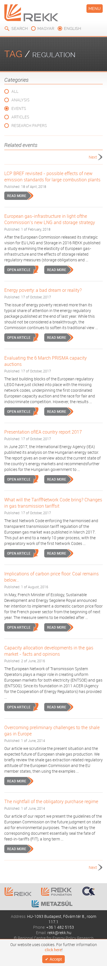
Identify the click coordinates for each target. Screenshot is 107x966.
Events (18, 108)
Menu (94, 8)
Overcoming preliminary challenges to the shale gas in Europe (52, 730)
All (15, 91)
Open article (19, 269)
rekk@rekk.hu (59, 932)
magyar (45, 28)
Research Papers (29, 125)
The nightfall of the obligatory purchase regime (51, 801)
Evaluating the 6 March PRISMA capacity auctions (45, 361)
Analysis (20, 99)
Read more (16, 195)
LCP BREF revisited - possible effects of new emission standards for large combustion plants (52, 176)
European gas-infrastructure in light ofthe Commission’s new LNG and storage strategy (49, 219)
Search (19, 28)
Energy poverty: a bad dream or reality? (43, 290)
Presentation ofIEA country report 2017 (43, 432)
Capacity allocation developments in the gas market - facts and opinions (48, 651)
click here (53, 949)
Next (93, 157)
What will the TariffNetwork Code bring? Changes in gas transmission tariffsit (53, 503)
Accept (56, 959)
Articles (20, 117)
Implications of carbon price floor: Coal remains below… (51, 577)
